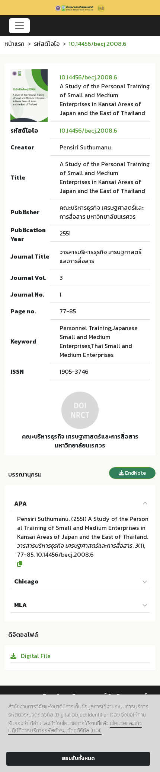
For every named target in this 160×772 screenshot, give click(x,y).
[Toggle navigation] (19, 25)
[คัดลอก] (83, 564)
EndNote (135, 473)
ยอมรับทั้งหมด (78, 758)
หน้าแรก (14, 43)
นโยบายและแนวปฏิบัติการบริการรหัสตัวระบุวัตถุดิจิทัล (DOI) (75, 726)
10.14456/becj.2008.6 (88, 77)
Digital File (35, 655)
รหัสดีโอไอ (47, 43)
